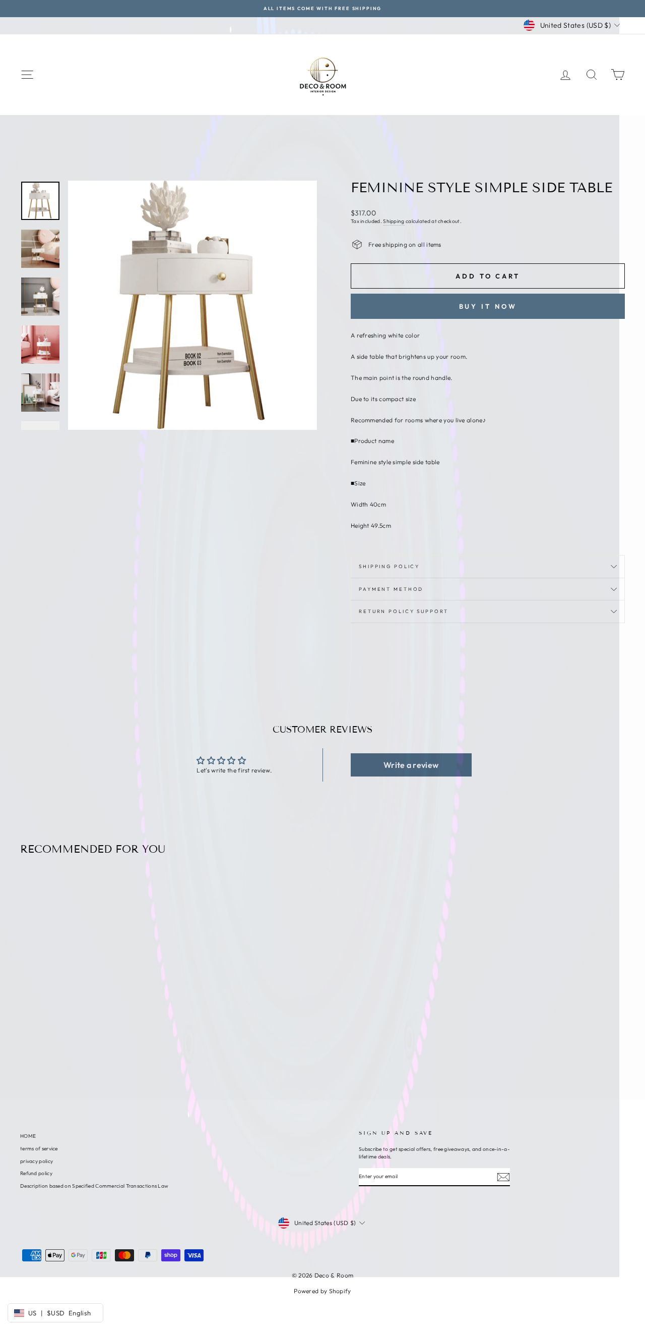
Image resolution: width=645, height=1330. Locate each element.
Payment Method (391, 589)
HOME (28, 1136)
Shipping (393, 221)
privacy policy (36, 1161)
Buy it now (488, 306)
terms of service (39, 1148)
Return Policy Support (403, 611)
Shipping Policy (389, 566)
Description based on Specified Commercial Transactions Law (94, 1186)
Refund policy (36, 1173)
